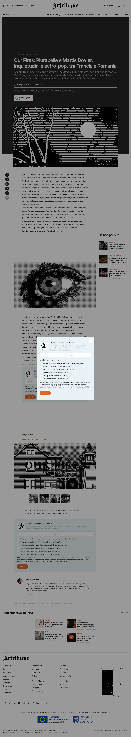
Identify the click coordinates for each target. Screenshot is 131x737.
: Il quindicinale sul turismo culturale (55, 376)
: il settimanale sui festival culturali (55, 379)
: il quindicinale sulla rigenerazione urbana (58, 369)
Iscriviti (45, 393)
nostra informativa (69, 384)
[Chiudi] (90, 341)
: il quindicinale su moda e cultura (55, 373)
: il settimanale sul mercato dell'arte (56, 366)
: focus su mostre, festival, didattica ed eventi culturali (63, 363)
